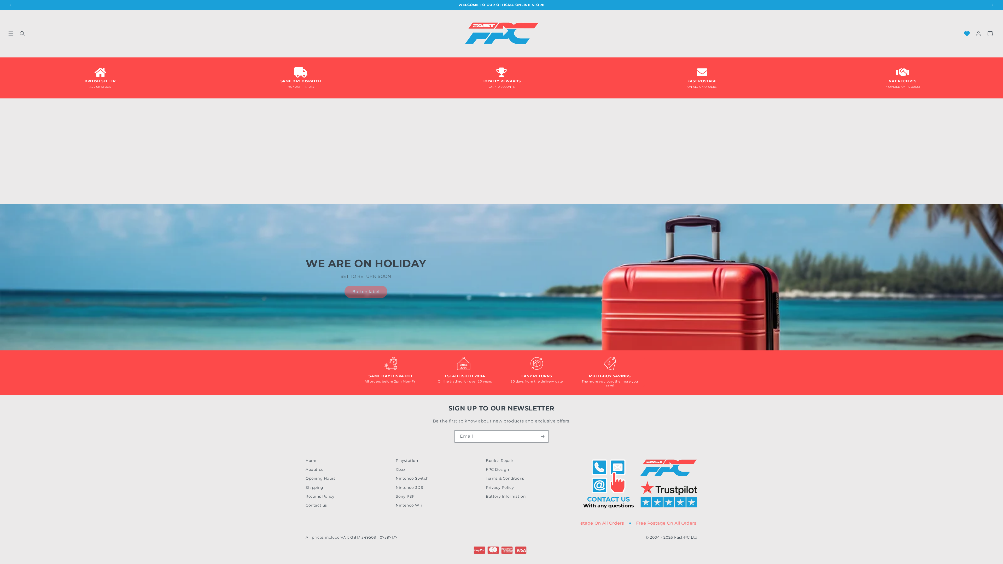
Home (311, 460)
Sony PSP (405, 496)
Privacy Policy (500, 487)
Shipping (314, 487)
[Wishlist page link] (967, 34)
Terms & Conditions (505, 478)
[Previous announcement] (10, 5)
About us (314, 469)
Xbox (400, 469)
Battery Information (506, 496)
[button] (11, 33)
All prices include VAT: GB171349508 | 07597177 (352, 537)
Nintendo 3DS (409, 487)
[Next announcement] (993, 5)
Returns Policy (320, 496)
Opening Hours (321, 478)
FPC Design (497, 469)
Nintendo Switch (412, 478)
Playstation (407, 460)
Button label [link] (366, 291)
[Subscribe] (542, 436)
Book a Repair (500, 460)
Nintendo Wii (409, 505)
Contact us (316, 505)
